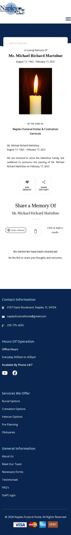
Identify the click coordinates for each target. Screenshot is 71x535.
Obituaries (8, 432)
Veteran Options (12, 417)
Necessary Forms (12, 472)
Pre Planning (10, 424)
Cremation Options (14, 409)
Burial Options (11, 401)
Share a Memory (15, 230)
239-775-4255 (15, 325)
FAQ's (5, 487)
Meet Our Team (12, 464)
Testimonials (10, 479)
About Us (8, 456)
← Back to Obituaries (17, 43)
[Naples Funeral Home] (12, 14)
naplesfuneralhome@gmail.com (26, 316)
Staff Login (9, 495)
